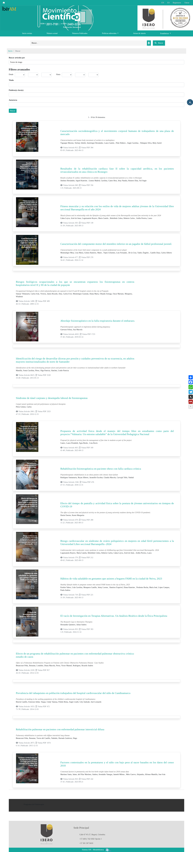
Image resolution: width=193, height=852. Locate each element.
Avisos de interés (139, 33)
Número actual (52, 33)
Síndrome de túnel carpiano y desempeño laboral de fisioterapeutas (52, 398)
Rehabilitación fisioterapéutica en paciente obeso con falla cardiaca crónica (100, 468)
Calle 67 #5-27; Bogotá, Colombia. (92, 835)
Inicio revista (27, 33)
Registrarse (177, 3)
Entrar (187, 3)
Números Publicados (79, 33)
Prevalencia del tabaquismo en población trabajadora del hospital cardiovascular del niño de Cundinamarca (73, 693)
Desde (11, 74)
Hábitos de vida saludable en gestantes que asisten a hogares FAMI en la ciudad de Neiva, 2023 (111, 578)
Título (11, 80)
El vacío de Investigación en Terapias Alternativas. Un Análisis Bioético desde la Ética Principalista (113, 615)
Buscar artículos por (17, 58)
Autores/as (13, 100)
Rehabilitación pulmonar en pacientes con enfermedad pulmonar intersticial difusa (60, 729)
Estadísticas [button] (164, 33)
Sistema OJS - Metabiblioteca (93, 850)
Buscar (12, 111)
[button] (190, 102)
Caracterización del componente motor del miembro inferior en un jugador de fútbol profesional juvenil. (116, 243)
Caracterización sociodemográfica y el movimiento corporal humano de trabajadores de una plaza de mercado (117, 132)
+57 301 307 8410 (86, 843)
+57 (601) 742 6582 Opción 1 (90, 839)
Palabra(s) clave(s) (16, 90)
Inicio (10, 51)
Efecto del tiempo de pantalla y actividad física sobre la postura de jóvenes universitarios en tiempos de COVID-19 (117, 505)
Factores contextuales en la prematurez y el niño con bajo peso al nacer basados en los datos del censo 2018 (117, 764)
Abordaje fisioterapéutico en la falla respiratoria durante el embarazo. (97, 320)
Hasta (58, 74)
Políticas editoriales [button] (109, 33)
